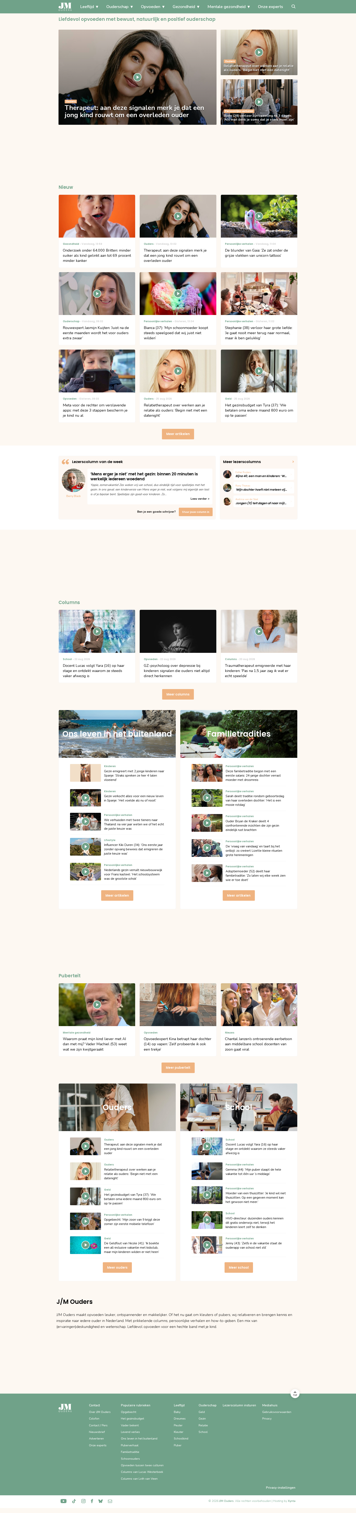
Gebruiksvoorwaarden (276, 1412)
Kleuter (178, 1432)
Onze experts (270, 6)
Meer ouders (117, 1267)
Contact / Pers (98, 1425)
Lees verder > (200, 499)
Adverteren (96, 1439)
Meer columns (178, 694)
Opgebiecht (128, 1412)
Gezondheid (184, 6)
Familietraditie (130, 1452)
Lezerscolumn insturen (239, 1405)
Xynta (291, 1501)
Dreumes (180, 1419)
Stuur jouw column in (195, 512)
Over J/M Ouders (100, 1412)
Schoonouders (130, 1459)
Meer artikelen (178, 434)
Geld (202, 1412)
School (203, 1432)
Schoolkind (181, 1439)
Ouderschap (117, 6)
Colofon (94, 1419)
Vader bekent (130, 1425)
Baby (177, 1412)
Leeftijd (87, 6)
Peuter (178, 1425)
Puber (178, 1445)
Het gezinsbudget (132, 1419)
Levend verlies (130, 1432)
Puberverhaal (129, 1445)
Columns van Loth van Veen (139, 1479)
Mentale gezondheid (226, 6)
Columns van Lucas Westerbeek (142, 1472)
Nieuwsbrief (97, 1432)
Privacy (267, 1419)
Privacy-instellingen (280, 1488)
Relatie (203, 1425)
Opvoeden (150, 6)
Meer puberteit (178, 1067)
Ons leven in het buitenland (139, 1439)
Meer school (239, 1267)
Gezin (202, 1419)
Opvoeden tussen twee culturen (142, 1465)
